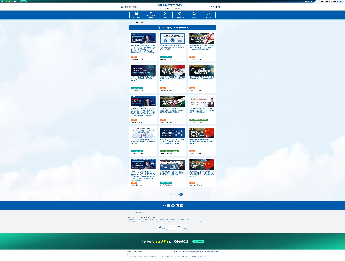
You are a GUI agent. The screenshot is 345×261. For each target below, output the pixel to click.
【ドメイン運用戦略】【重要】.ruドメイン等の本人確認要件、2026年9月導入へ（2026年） (143, 141)
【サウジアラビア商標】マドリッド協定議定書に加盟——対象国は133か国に (201, 78)
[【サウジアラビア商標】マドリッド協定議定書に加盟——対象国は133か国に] (201, 70)
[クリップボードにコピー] (181, 205)
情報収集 (182, 256)
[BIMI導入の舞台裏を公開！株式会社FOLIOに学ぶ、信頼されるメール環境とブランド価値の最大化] (201, 101)
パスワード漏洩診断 (160, 219)
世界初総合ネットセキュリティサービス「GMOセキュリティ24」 (141, 219)
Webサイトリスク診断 (170, 219)
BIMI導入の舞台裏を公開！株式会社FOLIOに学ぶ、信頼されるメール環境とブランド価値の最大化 (201, 110)
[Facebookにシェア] (173, 205)
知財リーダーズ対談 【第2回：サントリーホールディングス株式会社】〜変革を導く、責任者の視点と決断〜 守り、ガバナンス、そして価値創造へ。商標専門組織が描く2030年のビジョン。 (143, 50)
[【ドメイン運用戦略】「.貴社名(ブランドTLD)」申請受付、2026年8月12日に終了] (143, 70)
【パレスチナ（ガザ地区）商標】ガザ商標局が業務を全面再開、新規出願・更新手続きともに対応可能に (172, 110)
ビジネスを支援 (153, 256)
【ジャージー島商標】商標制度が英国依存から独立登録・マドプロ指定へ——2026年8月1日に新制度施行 (201, 47)
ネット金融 (188, 256)
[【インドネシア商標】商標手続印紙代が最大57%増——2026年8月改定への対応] (172, 70)
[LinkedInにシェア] (177, 205)
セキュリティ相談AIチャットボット (184, 219)
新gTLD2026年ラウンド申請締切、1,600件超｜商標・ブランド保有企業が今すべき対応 (172, 47)
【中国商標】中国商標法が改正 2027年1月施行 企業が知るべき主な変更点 (201, 141)
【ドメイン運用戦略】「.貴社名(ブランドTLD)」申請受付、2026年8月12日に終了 (142, 78)
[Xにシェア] (168, 205)
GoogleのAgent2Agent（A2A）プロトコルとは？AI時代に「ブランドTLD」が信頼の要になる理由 (172, 141)
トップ (131, 22)
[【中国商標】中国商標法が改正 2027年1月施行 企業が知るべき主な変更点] (201, 133)
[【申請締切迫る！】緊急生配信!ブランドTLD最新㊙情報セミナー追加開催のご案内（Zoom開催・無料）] (172, 164)
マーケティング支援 (169, 256)
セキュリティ (161, 256)
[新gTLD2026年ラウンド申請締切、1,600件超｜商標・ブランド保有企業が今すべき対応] (172, 38)
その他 (208, 256)
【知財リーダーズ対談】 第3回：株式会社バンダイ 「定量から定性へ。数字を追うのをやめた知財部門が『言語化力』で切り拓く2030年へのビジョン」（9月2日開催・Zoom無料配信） (143, 111)
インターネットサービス (132, 256)
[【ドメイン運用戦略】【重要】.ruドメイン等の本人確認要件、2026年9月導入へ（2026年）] (143, 133)
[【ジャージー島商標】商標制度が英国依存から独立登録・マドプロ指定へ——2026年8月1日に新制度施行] (201, 38)
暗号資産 (194, 256)
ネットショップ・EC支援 (143, 256)
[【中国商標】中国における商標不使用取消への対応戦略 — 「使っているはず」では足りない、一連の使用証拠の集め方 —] (201, 164)
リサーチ (177, 256)
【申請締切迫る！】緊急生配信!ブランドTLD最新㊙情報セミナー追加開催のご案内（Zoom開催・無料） (172, 173)
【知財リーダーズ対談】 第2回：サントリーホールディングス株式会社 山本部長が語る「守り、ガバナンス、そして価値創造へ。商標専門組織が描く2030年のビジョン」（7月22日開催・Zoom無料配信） (143, 175)
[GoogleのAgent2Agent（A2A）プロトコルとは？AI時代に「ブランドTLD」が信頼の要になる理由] (172, 133)
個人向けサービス (201, 256)
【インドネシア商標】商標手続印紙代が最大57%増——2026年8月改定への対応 (172, 78)
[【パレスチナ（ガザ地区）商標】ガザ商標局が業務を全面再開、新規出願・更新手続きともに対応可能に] (172, 101)
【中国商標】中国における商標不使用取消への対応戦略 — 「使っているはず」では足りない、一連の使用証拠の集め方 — (201, 174)
